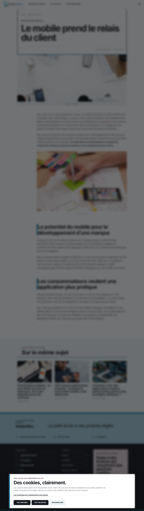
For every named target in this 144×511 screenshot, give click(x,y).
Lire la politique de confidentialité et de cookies (31, 495)
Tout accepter (40, 502)
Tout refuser (22, 502)
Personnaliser (57, 502)
